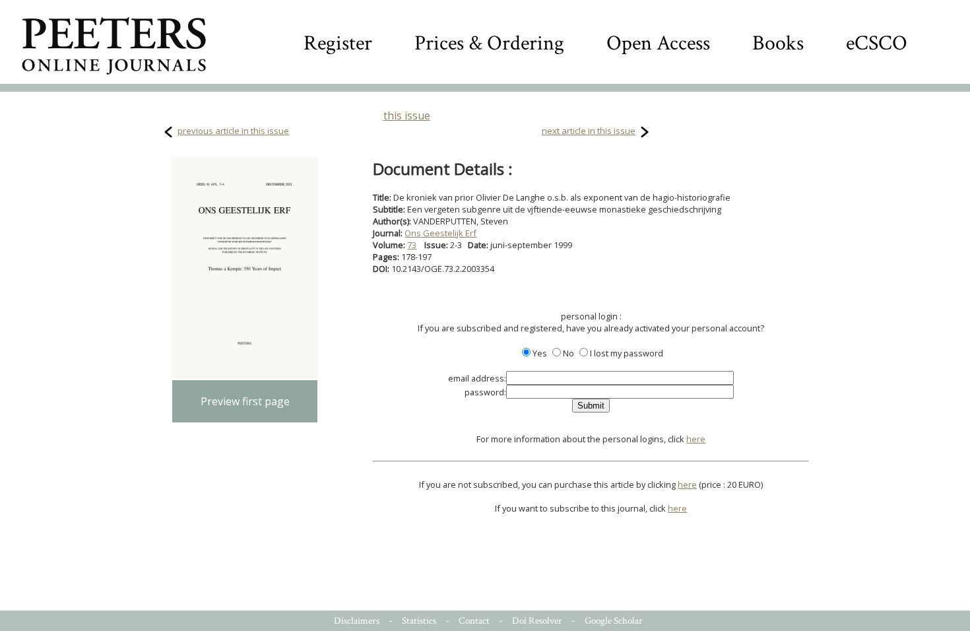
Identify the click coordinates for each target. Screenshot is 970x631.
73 (411, 245)
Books (778, 43)
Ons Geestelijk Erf (440, 233)
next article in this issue (588, 131)
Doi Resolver (537, 620)
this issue (406, 115)
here (695, 439)
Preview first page (245, 401)
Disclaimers (356, 620)
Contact (474, 620)
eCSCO (876, 43)
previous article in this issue (233, 131)
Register (338, 43)
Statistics (419, 620)
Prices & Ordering (489, 43)
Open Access (658, 43)
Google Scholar (614, 620)
